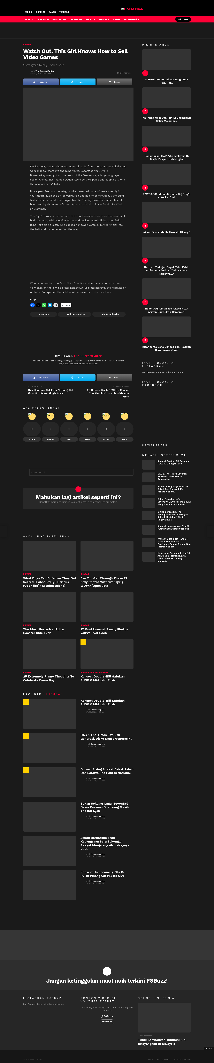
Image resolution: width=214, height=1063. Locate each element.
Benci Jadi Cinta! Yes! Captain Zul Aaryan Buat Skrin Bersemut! (166, 310)
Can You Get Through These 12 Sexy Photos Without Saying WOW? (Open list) (104, 581)
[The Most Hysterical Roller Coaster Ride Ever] (49, 607)
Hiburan (27, 574)
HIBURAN (76, 19)
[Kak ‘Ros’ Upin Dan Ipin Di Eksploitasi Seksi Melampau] (166, 97)
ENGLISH (104, 19)
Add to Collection (110, 314)
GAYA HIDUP (59, 19)
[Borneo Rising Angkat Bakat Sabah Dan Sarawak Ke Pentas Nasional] (49, 782)
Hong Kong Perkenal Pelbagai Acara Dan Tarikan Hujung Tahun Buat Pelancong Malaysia (174, 557)
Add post (183, 19)
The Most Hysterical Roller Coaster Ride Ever (44, 631)
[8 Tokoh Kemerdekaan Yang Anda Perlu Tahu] (166, 59)
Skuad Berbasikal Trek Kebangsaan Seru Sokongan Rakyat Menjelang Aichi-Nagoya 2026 (105, 843)
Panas (52, 12)
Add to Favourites (76, 314)
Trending (64, 12)
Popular (40, 12)
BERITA (29, 19)
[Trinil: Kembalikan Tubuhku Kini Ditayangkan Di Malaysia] (164, 1018)
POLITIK (90, 19)
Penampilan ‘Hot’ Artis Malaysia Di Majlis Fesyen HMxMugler (167, 157)
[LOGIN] (169, 19)
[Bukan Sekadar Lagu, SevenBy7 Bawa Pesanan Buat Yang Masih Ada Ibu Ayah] (49, 817)
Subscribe (107, 1022)
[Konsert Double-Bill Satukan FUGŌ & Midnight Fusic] (107, 654)
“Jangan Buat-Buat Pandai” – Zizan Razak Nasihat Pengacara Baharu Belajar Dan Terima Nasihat (174, 543)
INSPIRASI (43, 19)
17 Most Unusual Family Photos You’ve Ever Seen (104, 631)
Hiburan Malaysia (99, 672)
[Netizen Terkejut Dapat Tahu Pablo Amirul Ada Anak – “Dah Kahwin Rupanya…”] (166, 247)
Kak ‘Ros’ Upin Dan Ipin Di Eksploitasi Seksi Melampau (166, 119)
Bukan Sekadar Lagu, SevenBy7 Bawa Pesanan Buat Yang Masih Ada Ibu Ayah (105, 807)
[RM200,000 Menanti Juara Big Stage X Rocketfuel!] (166, 174)
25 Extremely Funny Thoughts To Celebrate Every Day (48, 678)
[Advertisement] (76, 30)
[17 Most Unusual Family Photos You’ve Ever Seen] (107, 607)
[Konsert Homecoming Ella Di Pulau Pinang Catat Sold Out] (49, 885)
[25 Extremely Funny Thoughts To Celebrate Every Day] (49, 654)
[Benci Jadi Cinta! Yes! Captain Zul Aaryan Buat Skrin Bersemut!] (166, 288)
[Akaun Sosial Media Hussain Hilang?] (166, 212)
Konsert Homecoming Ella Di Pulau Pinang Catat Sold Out (102, 874)
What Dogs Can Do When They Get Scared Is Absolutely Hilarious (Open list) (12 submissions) (49, 581)
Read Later (45, 314)
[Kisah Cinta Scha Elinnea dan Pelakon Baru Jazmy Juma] (166, 326)
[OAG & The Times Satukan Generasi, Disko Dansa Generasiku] (49, 748)
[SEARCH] (164, 19)
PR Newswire (131, 19)
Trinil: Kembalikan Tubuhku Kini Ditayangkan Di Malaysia (162, 1041)
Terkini (28, 12)
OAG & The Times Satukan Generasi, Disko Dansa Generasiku (106, 736)
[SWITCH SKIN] (159, 19)
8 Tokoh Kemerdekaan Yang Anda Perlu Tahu (166, 81)
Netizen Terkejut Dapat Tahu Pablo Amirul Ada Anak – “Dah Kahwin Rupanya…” (166, 270)
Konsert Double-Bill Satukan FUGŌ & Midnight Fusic (103, 678)
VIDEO (116, 19)
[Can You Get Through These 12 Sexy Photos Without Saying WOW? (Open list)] (107, 556)
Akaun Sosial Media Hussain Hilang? (166, 232)
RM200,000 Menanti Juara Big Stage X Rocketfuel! (166, 195)
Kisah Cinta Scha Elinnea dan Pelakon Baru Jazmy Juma (166, 348)
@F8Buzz (107, 1016)
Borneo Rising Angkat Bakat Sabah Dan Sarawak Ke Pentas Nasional (107, 771)
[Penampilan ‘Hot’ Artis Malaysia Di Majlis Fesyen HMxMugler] (166, 136)
